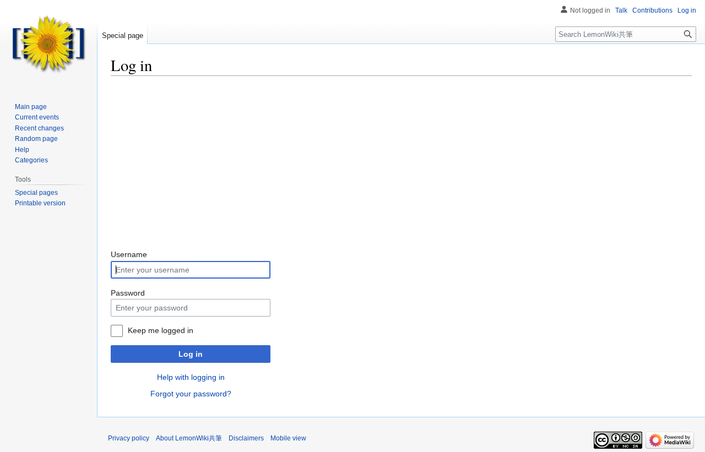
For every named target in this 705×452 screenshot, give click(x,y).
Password (128, 292)
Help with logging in (191, 377)
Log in (190, 354)
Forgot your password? (190, 393)
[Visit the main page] (48, 44)
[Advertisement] (401, 162)
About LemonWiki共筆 (189, 438)
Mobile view (288, 438)
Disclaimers (246, 438)
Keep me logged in (160, 330)
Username (129, 254)
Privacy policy (128, 438)
